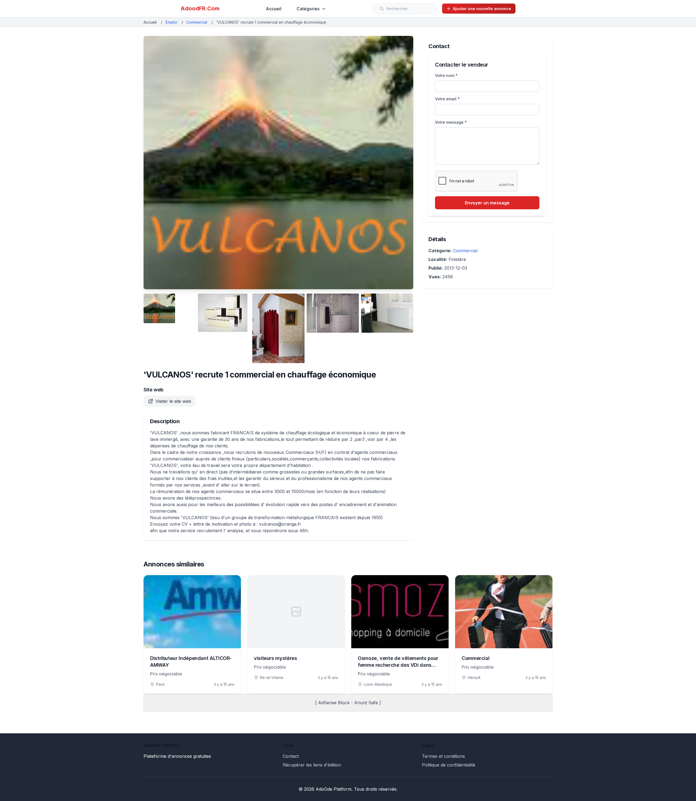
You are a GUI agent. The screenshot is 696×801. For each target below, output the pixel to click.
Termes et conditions (443, 756)
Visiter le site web (173, 401)
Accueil (273, 8)
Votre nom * (446, 75)
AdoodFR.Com (200, 8)
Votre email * (447, 98)
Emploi (171, 22)
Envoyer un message (487, 202)
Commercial (196, 22)
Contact (291, 756)
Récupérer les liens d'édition (312, 765)
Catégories (308, 8)
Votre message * (451, 122)
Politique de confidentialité (448, 765)
